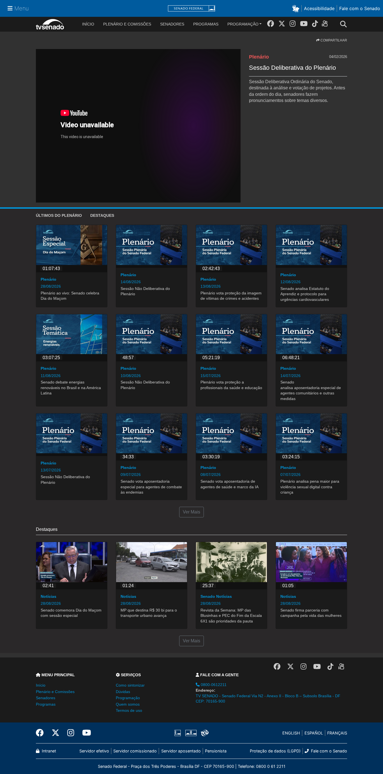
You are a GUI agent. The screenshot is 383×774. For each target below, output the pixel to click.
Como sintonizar (130, 685)
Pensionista (216, 751)
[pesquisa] (345, 24)
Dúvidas (123, 691)
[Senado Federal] (191, 8)
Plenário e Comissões (127, 24)
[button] (296, 8)
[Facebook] (270, 23)
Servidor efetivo (94, 751)
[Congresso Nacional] (191, 733)
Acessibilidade (319, 8)
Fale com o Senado (359, 8)
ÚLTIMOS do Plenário (59, 215)
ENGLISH (291, 733)
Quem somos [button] (128, 704)
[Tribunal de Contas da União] (204, 733)
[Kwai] (326, 24)
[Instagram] (293, 23)
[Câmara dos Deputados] (178, 733)
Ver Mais (191, 512)
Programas (205, 24)
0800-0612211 (213, 684)
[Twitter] (281, 23)
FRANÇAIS (337, 733)
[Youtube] (304, 23)
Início (40, 685)
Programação (243, 24)
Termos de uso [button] (129, 710)
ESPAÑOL (313, 733)
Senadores (172, 24)
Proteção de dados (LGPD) (275, 751)
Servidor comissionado (135, 751)
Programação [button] (128, 698)
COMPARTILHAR (333, 40)
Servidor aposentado (181, 751)
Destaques (102, 215)
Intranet (48, 751)
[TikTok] (315, 23)
